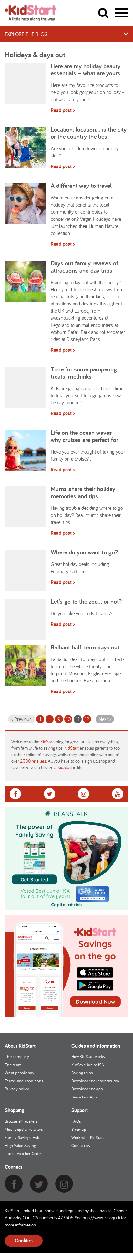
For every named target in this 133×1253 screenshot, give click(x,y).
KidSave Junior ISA (87, 1064)
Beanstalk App (84, 1097)
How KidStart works (88, 1056)
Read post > (63, 110)
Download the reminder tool (95, 1081)
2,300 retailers (33, 761)
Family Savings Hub (22, 1137)
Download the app (87, 1089)
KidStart (47, 741)
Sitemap (78, 1129)
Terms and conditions (24, 1081)
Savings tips (82, 1073)
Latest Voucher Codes (24, 1153)
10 (68, 719)
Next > (105, 719)
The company (17, 1056)
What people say (19, 1073)
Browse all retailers (21, 1121)
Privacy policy (17, 1089)
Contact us (80, 1145)
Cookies (24, 1240)
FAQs (76, 1121)
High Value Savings (21, 1145)
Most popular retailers (24, 1129)
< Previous (21, 719)
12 (87, 719)
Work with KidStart (87, 1137)
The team (13, 1064)
